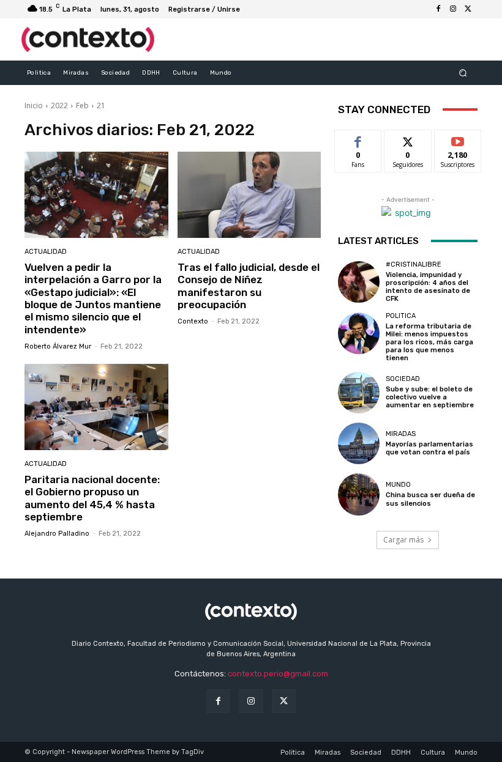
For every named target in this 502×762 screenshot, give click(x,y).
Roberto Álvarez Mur (57, 346)
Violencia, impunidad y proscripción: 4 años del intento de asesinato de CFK (428, 287)
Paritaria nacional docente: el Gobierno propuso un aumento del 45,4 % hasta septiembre (92, 498)
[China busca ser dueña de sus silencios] (359, 494)
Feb (82, 105)
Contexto (193, 321)
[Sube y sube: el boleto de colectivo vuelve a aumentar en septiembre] (359, 392)
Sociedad (403, 378)
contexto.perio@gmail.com (278, 673)
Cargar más (403, 540)
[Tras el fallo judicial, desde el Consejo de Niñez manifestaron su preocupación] (249, 195)
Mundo (398, 484)
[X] (467, 9)
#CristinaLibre (413, 264)
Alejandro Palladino (56, 534)
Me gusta (358, 139)
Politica (401, 316)
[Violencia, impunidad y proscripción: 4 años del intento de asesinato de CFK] (359, 282)
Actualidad (45, 251)
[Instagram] (453, 9)
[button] (463, 72)
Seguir (408, 139)
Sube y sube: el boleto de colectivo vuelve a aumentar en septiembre (430, 397)
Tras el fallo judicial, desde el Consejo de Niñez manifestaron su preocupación (249, 286)
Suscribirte (458, 139)
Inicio (33, 105)
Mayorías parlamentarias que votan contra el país (429, 448)
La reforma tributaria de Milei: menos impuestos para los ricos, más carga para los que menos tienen (429, 342)
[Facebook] (438, 9)
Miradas (401, 434)
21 (101, 105)
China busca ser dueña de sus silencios (430, 499)
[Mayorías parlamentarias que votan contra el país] (359, 443)
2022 (59, 105)
